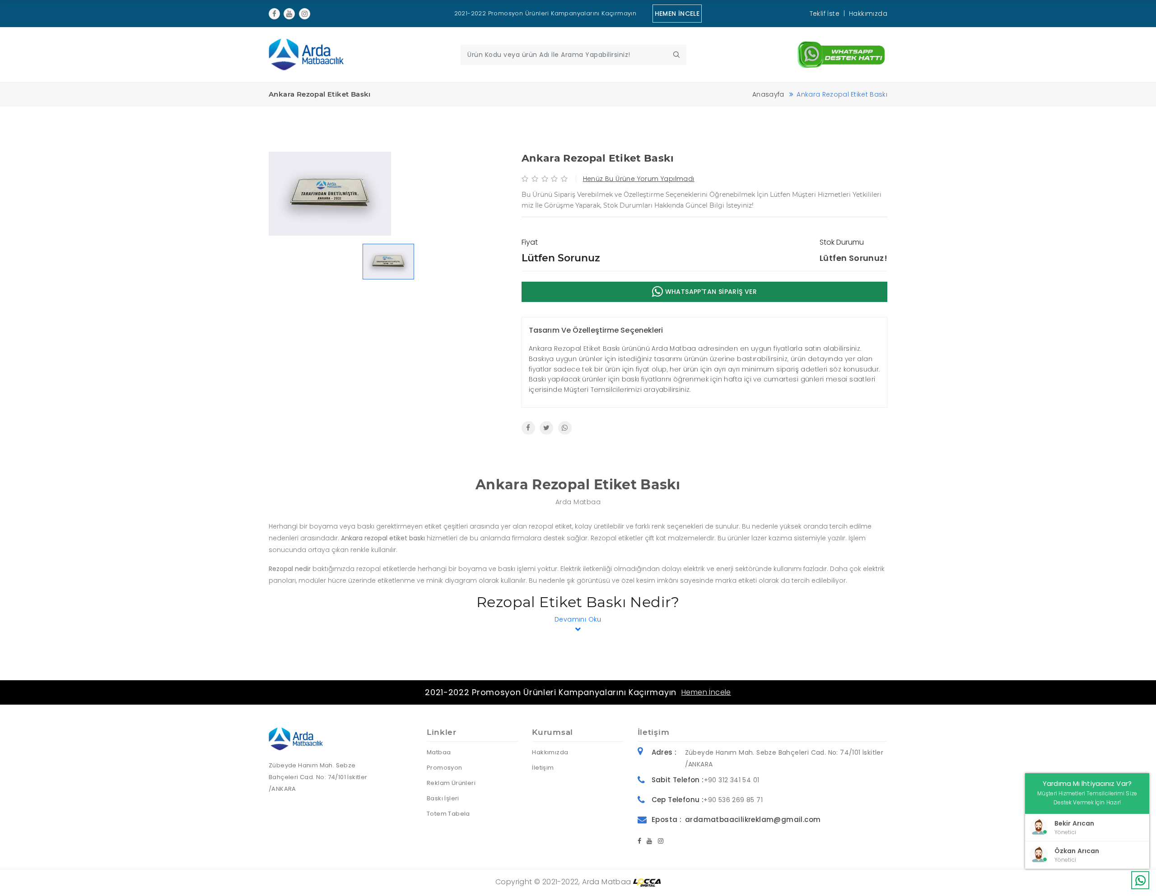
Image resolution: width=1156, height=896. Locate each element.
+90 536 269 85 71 (733, 799)
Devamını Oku (578, 619)
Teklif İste (824, 13)
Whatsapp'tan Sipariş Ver (710, 291)
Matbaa (439, 752)
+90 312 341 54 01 (732, 780)
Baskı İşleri (443, 798)
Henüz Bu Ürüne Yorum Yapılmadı (639, 178)
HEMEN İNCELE (677, 13)
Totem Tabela (448, 813)
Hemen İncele (706, 692)
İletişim (543, 767)
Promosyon (444, 767)
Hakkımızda (868, 13)
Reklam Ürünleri (451, 783)
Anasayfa (768, 94)
